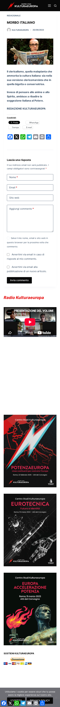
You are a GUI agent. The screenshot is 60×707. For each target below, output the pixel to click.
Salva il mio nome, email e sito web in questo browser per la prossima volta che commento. (27, 242)
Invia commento (19, 280)
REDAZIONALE (13, 15)
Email (13, 187)
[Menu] (49, 5)
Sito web (14, 197)
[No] (56, 697)
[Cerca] (55, 5)
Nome (13, 177)
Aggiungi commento (21, 208)
